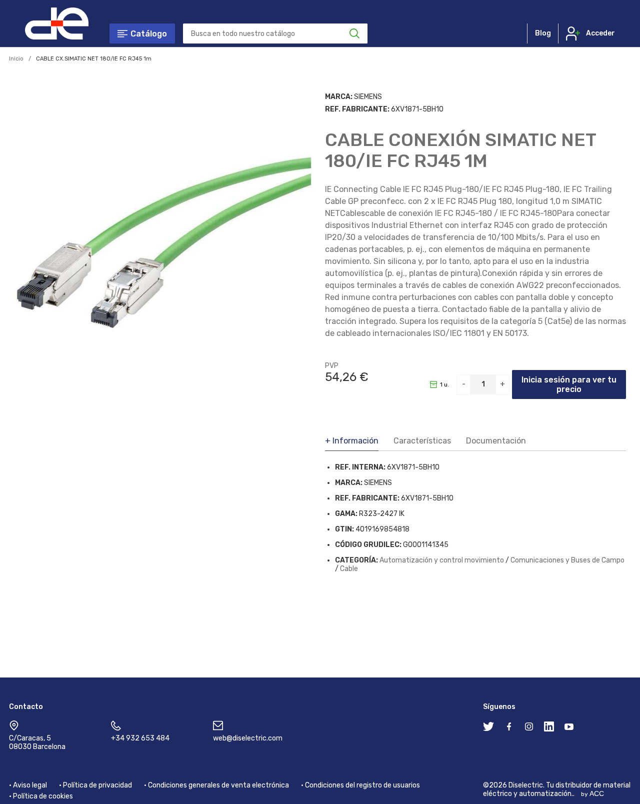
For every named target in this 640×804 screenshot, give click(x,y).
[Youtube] (569, 729)
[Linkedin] (549, 729)
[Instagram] (529, 729)
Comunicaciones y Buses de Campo (567, 560)
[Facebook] (509, 729)
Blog (543, 33)
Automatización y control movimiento (442, 560)
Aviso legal (30, 785)
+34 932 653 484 (140, 738)
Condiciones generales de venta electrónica (218, 785)
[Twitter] (488, 729)
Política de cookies (43, 796)
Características (422, 441)
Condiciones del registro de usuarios (362, 785)
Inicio (16, 59)
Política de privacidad (97, 785)
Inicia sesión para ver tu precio (569, 384)
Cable (349, 568)
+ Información (351, 441)
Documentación (496, 441)
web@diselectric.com (247, 738)
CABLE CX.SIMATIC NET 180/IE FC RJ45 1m (94, 59)
